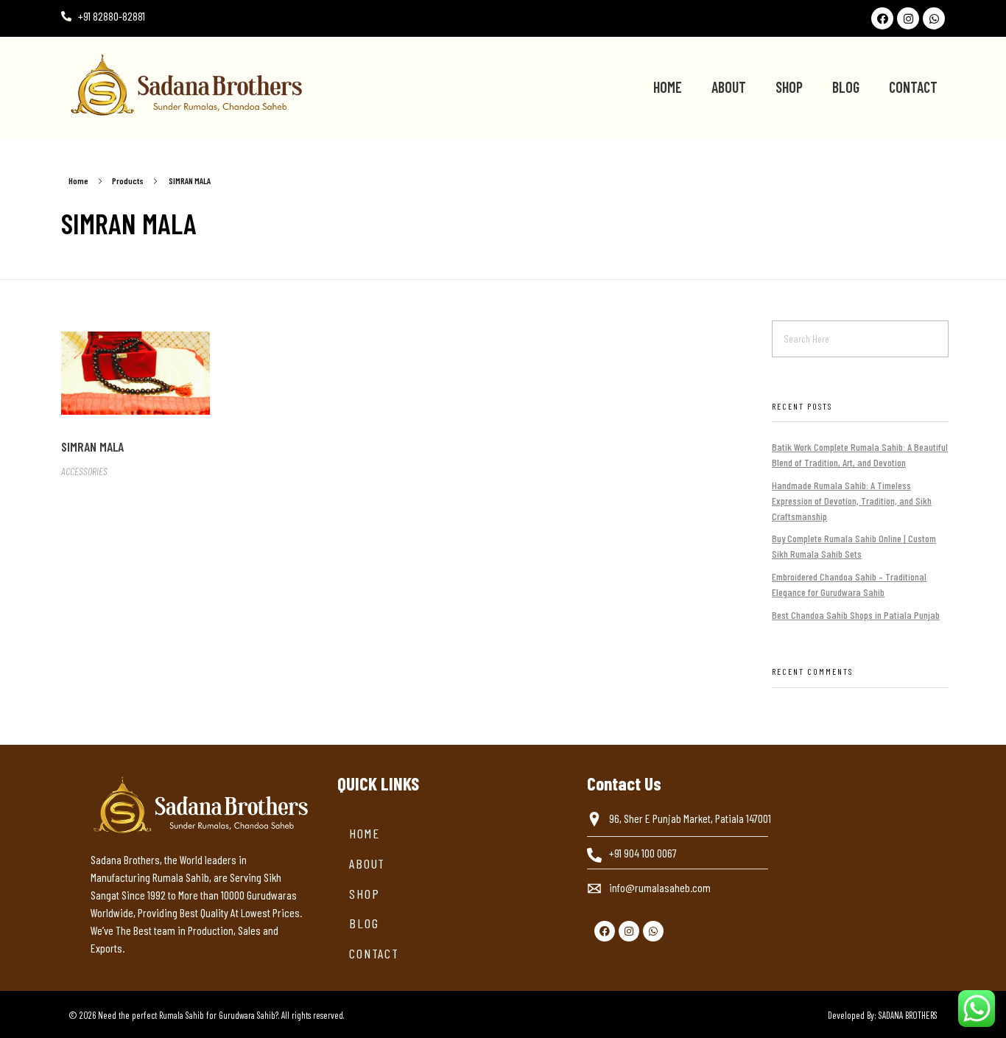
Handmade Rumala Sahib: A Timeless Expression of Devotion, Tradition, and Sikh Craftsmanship (852, 500)
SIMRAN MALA (92, 446)
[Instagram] (908, 18)
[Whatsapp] (934, 18)
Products (128, 180)
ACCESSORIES (84, 471)
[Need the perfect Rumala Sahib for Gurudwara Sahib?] (262, 85)
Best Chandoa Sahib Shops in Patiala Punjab (856, 615)
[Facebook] (882, 18)
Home (78, 180)
